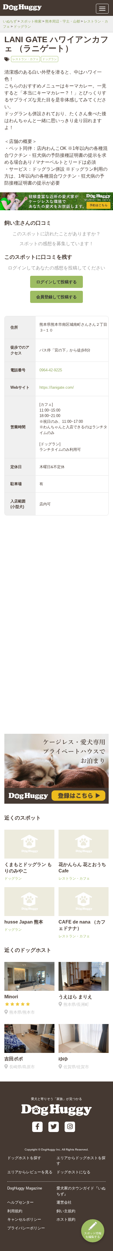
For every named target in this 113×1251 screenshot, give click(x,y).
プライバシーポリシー (26, 1228)
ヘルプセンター (20, 1202)
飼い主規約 (66, 1211)
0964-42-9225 (50, 370)
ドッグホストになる (73, 1172)
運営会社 (64, 1202)
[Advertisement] (56, 671)
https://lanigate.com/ (56, 387)
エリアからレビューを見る (29, 1172)
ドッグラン (22, 27)
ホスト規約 (66, 1219)
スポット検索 (31, 21)
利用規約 (14, 1211)
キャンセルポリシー (24, 1219)
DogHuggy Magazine (24, 1188)
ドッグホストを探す (24, 1158)
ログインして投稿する (56, 282)
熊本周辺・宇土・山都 (62, 21)
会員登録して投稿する (56, 297)
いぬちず (10, 21)
